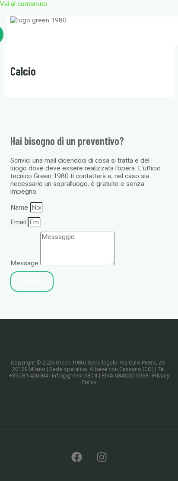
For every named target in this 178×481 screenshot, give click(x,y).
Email (19, 222)
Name (20, 207)
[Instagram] (101, 460)
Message (25, 263)
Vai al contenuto (23, 4)
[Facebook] (76, 460)
